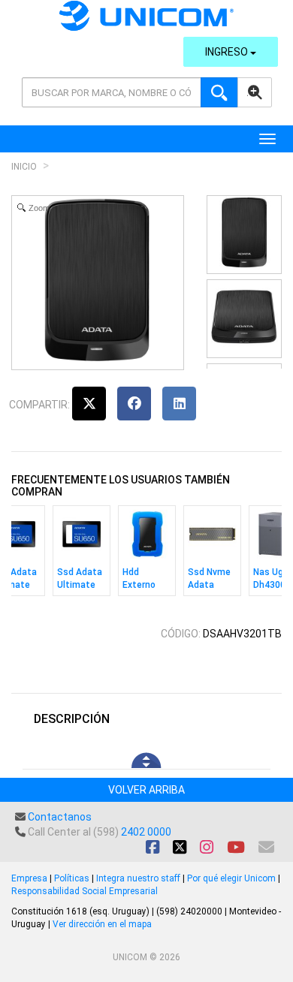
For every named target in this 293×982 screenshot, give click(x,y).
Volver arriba (146, 790)
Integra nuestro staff (138, 878)
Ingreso (227, 52)
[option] (81, 554)
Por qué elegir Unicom (231, 878)
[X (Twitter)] (89, 403)
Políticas (71, 878)
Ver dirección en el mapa (102, 924)
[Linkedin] (179, 403)
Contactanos (60, 817)
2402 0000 (146, 832)
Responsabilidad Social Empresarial (84, 891)
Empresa (29, 878)
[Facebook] (134, 403)
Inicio (24, 166)
